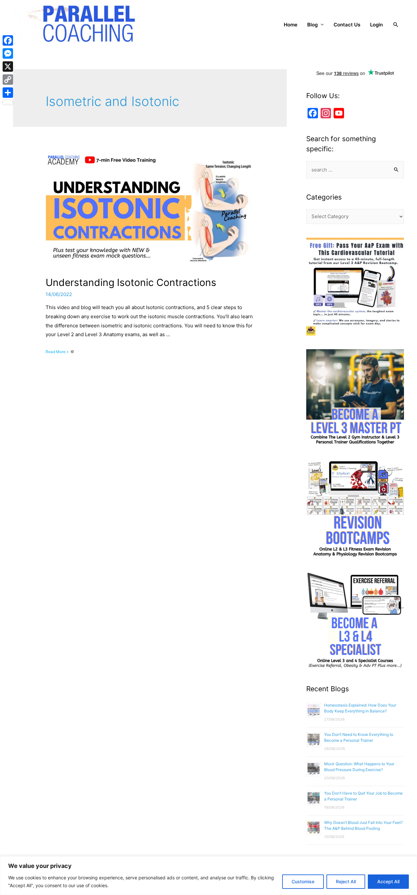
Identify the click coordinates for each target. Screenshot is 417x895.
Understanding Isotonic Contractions (131, 282)
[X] (7, 66)
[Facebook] (7, 40)
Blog (312, 25)
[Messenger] (7, 53)
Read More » (59, 351)
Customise (303, 881)
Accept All (388, 881)
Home (290, 25)
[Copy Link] (7, 79)
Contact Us (347, 25)
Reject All (346, 881)
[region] (208, 875)
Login (376, 25)
